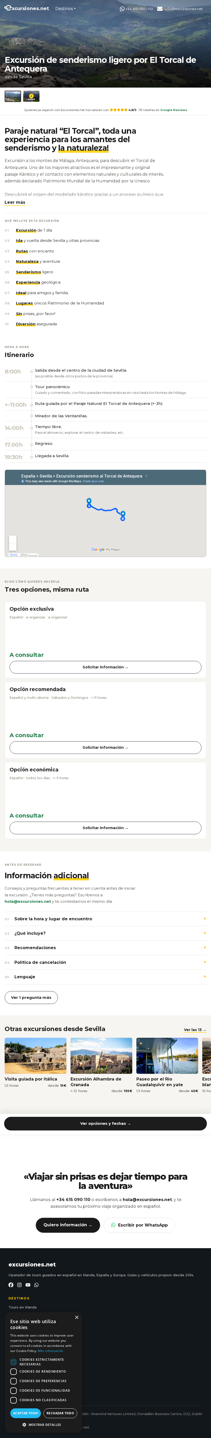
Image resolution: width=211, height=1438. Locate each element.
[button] (15, 202)
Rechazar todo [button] (60, 1413)
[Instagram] (19, 1284)
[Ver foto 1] (13, 96)
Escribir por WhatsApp (143, 1225)
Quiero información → (67, 1224)
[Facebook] (10, 1284)
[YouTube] (27, 1284)
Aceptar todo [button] (25, 1413)
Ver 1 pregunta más (31, 997)
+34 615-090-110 (139, 9)
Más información (50, 1351)
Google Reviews (173, 110)
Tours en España (23, 1315)
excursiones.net (32, 1264)
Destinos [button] (64, 8)
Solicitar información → (105, 667)
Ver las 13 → (195, 1029)
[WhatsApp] (36, 1284)
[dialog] (43, 1372)
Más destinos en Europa (29, 1337)
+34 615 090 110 (73, 1199)
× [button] (76, 1318)
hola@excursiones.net (183, 9)
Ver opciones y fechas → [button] (105, 1123)
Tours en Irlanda (22, 1307)
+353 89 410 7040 (29, 1369)
